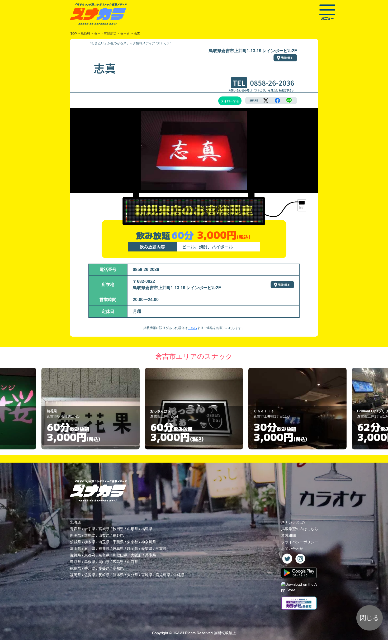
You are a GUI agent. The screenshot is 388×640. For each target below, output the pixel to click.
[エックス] (265, 100)
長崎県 (104, 575)
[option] (90, 408)
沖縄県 (178, 575)
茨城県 (75, 542)
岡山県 (104, 562)
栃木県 (89, 542)
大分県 (132, 575)
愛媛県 (104, 568)
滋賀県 (75, 555)
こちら (192, 328)
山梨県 (104, 535)
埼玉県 (104, 542)
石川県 (89, 548)
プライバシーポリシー (299, 542)
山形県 (132, 529)
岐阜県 (118, 548)
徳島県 (75, 568)
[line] (289, 100)
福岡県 (75, 575)
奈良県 (104, 555)
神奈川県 (148, 542)
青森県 (75, 529)
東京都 (132, 542)
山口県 (132, 562)
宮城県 (104, 529)
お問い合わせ (292, 548)
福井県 (104, 548)
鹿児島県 (162, 575)
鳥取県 (75, 562)
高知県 (118, 568)
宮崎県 (146, 575)
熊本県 (118, 575)
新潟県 (75, 535)
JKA (176, 633)
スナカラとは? (293, 522)
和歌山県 (120, 555)
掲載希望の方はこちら (299, 529)
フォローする (229, 101)
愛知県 (146, 548)
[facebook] (277, 100)
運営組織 (288, 535)
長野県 (118, 535)
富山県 (75, 548)
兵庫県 (150, 555)
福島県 (146, 529)
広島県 (118, 562)
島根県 (89, 562)
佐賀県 (89, 575)
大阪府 (136, 555)
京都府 (89, 555)
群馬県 (89, 535)
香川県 (89, 568)
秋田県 (118, 529)
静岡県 (132, 548)
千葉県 (118, 542)
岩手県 (89, 529)
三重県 (161, 548)
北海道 (75, 522)
